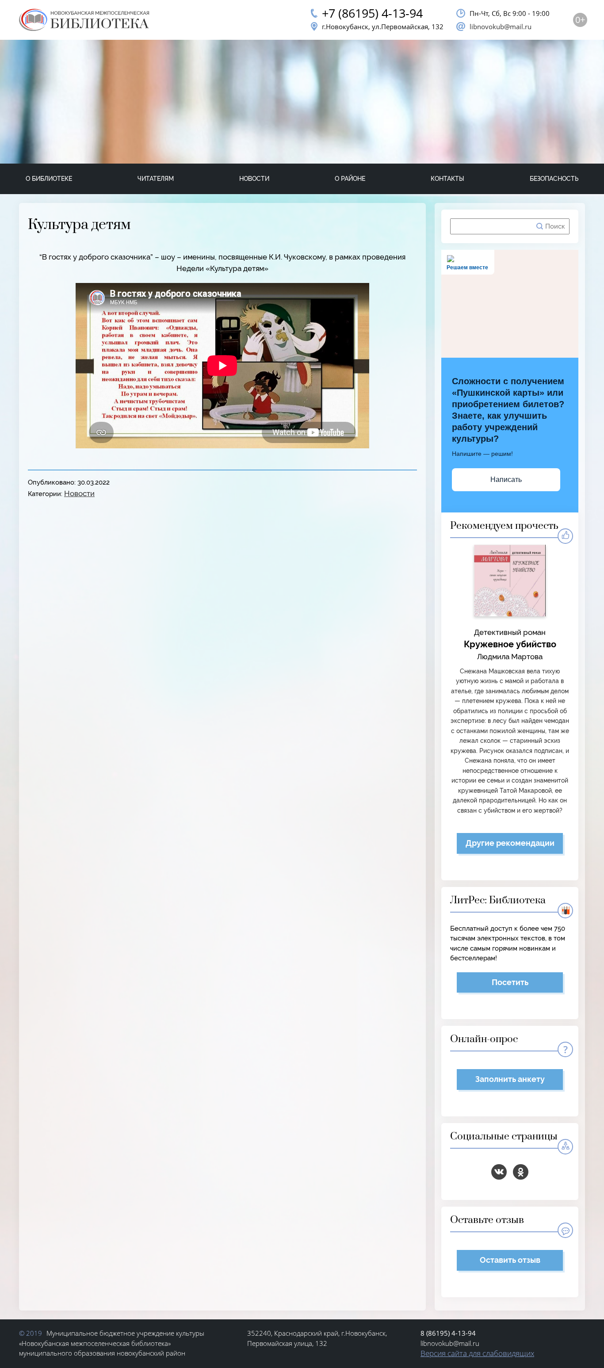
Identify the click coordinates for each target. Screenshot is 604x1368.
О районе (350, 178)
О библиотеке (49, 178)
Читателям (156, 178)
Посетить (510, 982)
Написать (506, 479)
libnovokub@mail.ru (500, 26)
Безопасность (554, 178)
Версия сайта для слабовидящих (477, 1353)
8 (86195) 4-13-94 (448, 1333)
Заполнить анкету (510, 1079)
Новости (254, 178)
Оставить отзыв (510, 1260)
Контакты (447, 178)
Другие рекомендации (510, 843)
